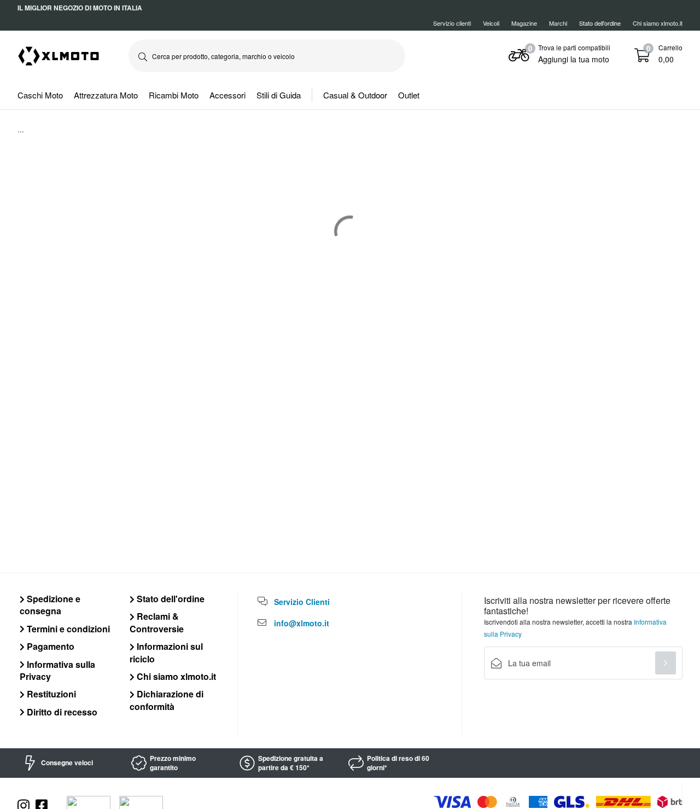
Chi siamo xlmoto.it (657, 23)
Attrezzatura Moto (106, 95)
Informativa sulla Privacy (57, 670)
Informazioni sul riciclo (166, 652)
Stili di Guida (278, 95)
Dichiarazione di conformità (166, 700)
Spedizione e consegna (50, 604)
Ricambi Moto (174, 95)
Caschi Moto (40, 95)
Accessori (227, 95)
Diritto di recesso (61, 712)
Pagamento (49, 646)
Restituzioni (50, 694)
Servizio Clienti (302, 601)
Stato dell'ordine (170, 598)
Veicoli (491, 23)
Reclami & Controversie (157, 622)
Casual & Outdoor (355, 95)
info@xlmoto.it (301, 623)
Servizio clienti (452, 23)
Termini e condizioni (67, 628)
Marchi (558, 23)
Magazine (524, 23)
